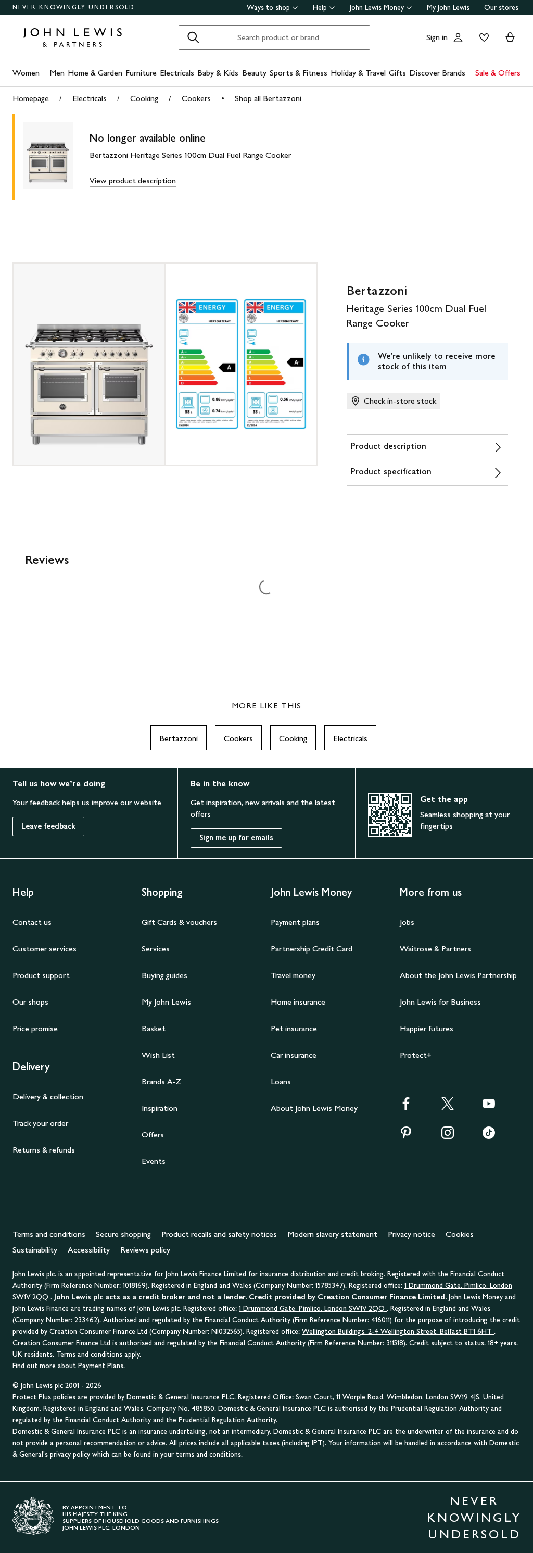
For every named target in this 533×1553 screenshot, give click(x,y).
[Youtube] (489, 1107)
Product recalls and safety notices (219, 1234)
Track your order (40, 1123)
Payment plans (295, 922)
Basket (154, 1028)
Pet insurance (294, 1028)
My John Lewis (448, 7)
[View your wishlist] (482, 37)
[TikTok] (489, 1136)
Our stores (501, 7)
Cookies (460, 1234)
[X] (447, 1107)
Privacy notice (411, 1234)
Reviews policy (145, 1250)
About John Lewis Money (314, 1108)
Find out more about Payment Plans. (68, 1365)
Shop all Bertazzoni (268, 98)
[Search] (193, 37)
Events (154, 1161)
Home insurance (298, 1002)
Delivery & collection (47, 1096)
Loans (281, 1081)
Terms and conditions (48, 1234)
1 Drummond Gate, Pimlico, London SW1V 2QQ (313, 1308)
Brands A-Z (161, 1081)
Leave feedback (48, 826)
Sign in (437, 37)
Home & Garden (95, 73)
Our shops (30, 1002)
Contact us (32, 922)
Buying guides (164, 975)
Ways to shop (268, 7)
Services (156, 949)
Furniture (141, 73)
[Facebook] (406, 1107)
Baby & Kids (217, 73)
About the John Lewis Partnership (458, 975)
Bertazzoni (178, 738)
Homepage (30, 98)
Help (320, 7)
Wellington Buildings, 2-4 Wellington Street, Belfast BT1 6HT (398, 1331)
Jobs (407, 922)
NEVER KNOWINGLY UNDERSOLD (73, 7)
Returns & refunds (43, 1150)
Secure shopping (123, 1234)
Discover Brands (437, 73)
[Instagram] (447, 1136)
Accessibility (89, 1250)
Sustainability (34, 1250)
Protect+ (416, 1055)
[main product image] (56, 157)
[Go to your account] (458, 37)
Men (57, 73)
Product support (41, 975)
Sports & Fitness (298, 73)
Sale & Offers (498, 73)
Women (26, 73)
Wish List (158, 1055)
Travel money (293, 975)
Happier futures (426, 1028)
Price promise (35, 1028)
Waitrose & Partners (435, 949)
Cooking (144, 98)
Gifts (397, 73)
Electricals (177, 73)
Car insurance (293, 1055)
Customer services (44, 949)
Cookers (196, 98)
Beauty (254, 73)
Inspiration (159, 1108)
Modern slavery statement (332, 1234)
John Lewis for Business (440, 1002)
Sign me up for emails (236, 837)
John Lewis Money (377, 7)
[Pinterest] (406, 1136)
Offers (153, 1134)
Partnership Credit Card (311, 949)
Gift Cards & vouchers (179, 922)
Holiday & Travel (358, 73)
